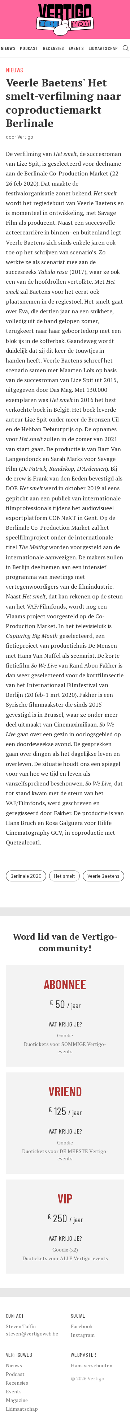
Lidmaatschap (103, 48)
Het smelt (64, 876)
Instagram (83, 1334)
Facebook (82, 1326)
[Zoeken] (125, 48)
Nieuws (8, 48)
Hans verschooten (91, 1365)
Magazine (17, 1400)
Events (76, 48)
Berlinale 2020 (26, 876)
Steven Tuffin (21, 1326)
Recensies (53, 48)
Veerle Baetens (103, 876)
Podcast (29, 48)
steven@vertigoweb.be (32, 1333)
